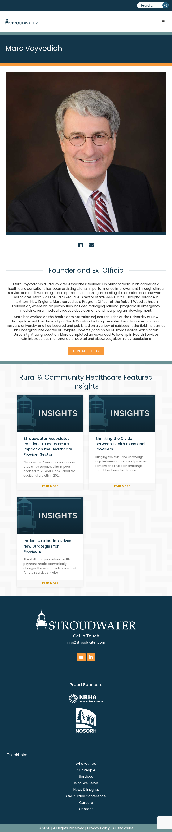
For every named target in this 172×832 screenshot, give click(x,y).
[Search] (165, 5)
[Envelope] (92, 245)
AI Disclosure (122, 828)
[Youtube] (81, 657)
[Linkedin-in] (91, 657)
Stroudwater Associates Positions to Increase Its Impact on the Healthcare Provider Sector (47, 446)
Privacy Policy (98, 828)
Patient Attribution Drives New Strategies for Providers (47, 546)
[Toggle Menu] (163, 21)
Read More (50, 486)
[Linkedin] (80, 245)
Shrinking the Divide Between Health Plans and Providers (120, 444)
